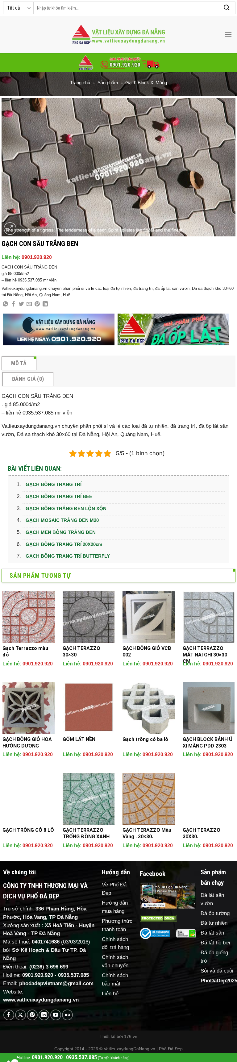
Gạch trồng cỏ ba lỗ (145, 739)
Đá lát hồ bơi (215, 943)
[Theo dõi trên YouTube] (55, 1015)
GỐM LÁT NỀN (79, 739)
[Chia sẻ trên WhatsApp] (5, 304)
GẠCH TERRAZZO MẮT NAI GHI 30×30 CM (205, 654)
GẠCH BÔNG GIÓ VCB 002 (147, 651)
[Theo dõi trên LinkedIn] (44, 1015)
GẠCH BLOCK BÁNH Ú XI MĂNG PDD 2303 (207, 742)
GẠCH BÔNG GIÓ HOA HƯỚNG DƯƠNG (27, 742)
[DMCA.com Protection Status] (158, 918)
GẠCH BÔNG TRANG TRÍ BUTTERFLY (68, 556)
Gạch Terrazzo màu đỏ (25, 651)
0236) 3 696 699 (49, 967)
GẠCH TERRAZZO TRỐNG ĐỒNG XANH (86, 833)
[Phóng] (10, 228)
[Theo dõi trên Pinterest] (32, 1015)
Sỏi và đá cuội (217, 971)
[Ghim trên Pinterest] (37, 304)
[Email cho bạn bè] (29, 304)
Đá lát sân (212, 933)
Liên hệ (110, 994)
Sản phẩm (108, 82)
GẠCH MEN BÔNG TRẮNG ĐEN (61, 532)
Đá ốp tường (215, 913)
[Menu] (228, 35)
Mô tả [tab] (19, 363)
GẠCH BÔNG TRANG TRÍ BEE (59, 496)
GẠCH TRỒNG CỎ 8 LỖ (28, 830)
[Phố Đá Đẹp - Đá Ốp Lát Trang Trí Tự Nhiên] (118, 34)
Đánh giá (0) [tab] (28, 379)
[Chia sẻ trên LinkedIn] (45, 304)
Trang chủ (80, 82)
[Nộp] (227, 8)
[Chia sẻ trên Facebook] (13, 304)
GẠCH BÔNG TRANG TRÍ (53, 484)
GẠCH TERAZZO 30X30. (201, 833)
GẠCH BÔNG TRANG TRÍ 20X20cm (64, 544)
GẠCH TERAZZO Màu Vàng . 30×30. (147, 833)
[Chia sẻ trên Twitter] (21, 304)
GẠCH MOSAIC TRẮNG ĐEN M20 (62, 520)
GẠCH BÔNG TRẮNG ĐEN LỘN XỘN (66, 508)
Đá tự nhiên (214, 923)
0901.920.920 (37, 257)
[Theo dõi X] (20, 1015)
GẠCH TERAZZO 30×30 (81, 651)
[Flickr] (67, 1015)
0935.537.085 (73, 975)
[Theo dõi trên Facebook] (8, 1015)
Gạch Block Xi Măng (146, 82)
